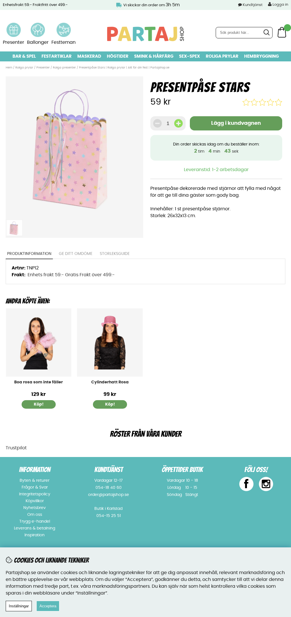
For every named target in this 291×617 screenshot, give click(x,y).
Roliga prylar (222, 56)
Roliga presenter (65, 67)
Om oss (34, 515)
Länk (14, 26)
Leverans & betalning (34, 528)
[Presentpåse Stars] (74, 213)
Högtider (117, 56)
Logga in (280, 5)
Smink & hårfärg (153, 56)
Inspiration (34, 535)
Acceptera (48, 606)
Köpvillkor (35, 501)
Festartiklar (56, 56)
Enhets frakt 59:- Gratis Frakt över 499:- (71, 275)
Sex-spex (189, 56)
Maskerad (89, 56)
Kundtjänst (253, 5)
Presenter (43, 67)
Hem (9, 67)
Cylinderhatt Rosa (110, 382)
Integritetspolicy (34, 494)
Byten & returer (34, 481)
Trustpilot (16, 448)
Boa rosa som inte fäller (38, 382)
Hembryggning (261, 56)
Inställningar (19, 606)
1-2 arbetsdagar (230, 169)
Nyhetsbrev (34, 508)
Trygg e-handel (34, 521)
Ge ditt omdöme (75, 254)
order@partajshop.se (108, 495)
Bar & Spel (24, 56)
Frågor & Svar (35, 487)
